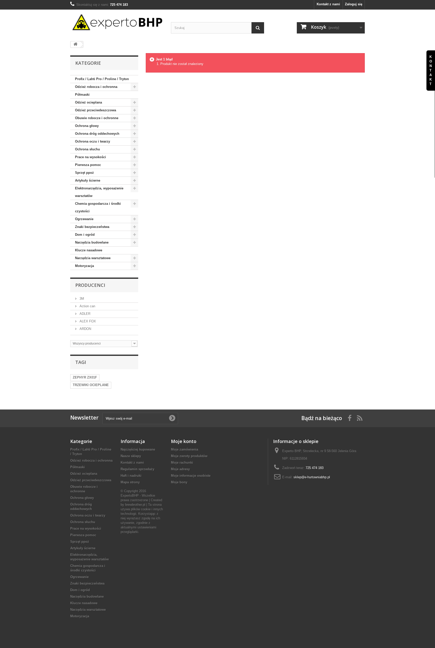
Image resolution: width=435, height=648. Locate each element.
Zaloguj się (353, 4)
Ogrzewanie (84, 219)
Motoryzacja (84, 266)
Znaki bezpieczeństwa (92, 227)
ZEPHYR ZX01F (85, 377)
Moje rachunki (182, 462)
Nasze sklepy (131, 456)
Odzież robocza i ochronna (96, 87)
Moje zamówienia (184, 449)
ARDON (85, 329)
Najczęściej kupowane (138, 449)
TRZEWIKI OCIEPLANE (91, 385)
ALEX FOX (87, 321)
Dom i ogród (85, 234)
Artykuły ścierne (87, 180)
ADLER (84, 314)
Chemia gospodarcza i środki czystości (98, 207)
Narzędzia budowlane (91, 242)
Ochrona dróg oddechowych (97, 133)
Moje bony (179, 482)
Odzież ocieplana (88, 102)
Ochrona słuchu (87, 149)
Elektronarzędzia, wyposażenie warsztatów (99, 192)
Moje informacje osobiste (190, 476)
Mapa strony (130, 482)
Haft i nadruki (131, 476)
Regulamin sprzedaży (137, 469)
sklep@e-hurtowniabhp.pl (312, 477)
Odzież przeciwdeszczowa (95, 110)
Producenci (90, 285)
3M (81, 298)
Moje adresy (180, 469)
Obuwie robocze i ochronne (96, 118)
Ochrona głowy (87, 126)
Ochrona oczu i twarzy (92, 141)
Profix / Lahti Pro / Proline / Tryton (102, 79)
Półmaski (82, 94)
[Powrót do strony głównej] (75, 44)
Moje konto (183, 441)
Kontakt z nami (328, 4)
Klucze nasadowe (88, 250)
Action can (87, 306)
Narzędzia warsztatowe (93, 258)
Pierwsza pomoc (88, 165)
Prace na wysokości (90, 157)
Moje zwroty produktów (189, 456)
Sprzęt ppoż (84, 173)
